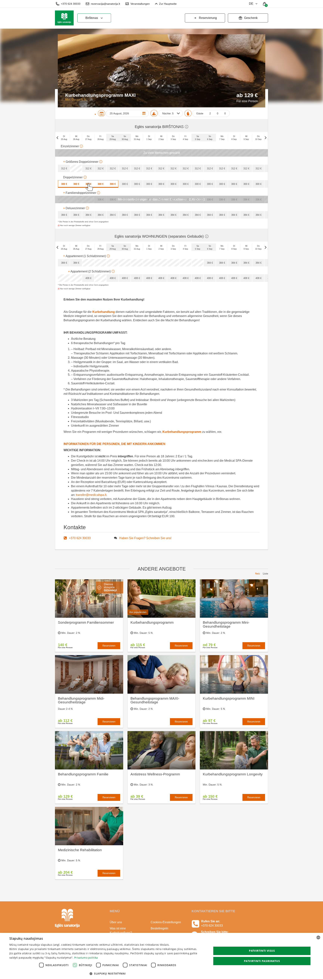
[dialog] (161, 956)
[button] (107, 973)
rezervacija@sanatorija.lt (105, 3)
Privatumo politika (86, 957)
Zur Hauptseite (168, 3)
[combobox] (318, 937)
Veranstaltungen (140, 3)
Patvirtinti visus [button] (262, 950)
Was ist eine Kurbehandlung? (121, 930)
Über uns (116, 922)
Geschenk (251, 17)
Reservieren (108, 645)
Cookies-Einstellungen (166, 922)
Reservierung (208, 17)
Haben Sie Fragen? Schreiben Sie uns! (145, 538)
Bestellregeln (159, 928)
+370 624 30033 (70, 3)
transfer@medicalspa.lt (91, 494)
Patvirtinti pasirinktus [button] (262, 961)
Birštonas (91, 17)
